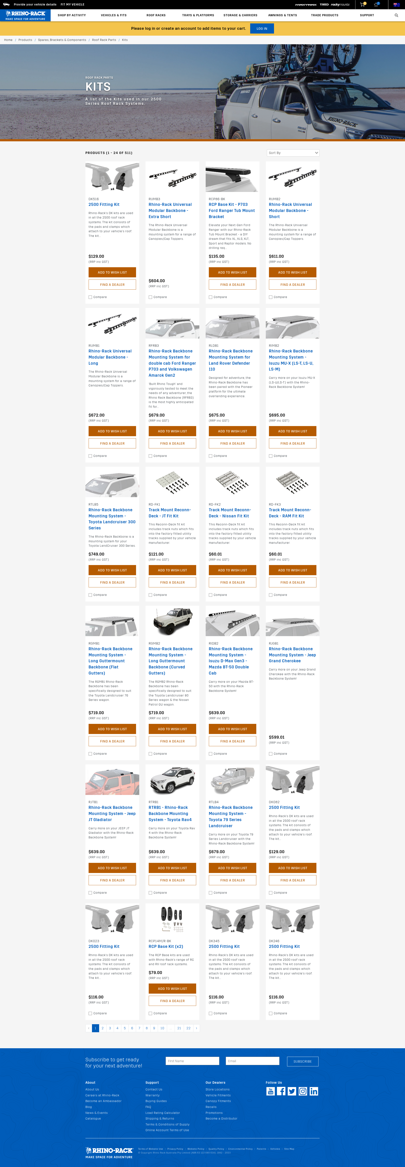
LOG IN (262, 29)
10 (162, 1028)
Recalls (211, 1107)
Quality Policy (216, 1149)
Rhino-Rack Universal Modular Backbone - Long (110, 357)
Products (25, 40)
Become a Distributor (222, 1118)
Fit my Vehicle (73, 4)
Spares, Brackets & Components (62, 40)
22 (188, 1028)
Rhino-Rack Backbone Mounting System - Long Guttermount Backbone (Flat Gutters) (110, 661)
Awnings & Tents (282, 15)
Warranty (153, 1095)
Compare (100, 297)
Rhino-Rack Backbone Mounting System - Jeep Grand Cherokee (292, 655)
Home (8, 40)
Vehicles (275, 1149)
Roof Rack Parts (104, 40)
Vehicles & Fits (114, 15)
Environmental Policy (240, 1149)
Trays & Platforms (198, 15)
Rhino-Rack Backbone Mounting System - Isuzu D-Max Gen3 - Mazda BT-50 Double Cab (231, 661)
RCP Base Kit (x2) (166, 946)
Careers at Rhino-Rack (102, 1095)
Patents (261, 1149)
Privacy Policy (175, 1149)
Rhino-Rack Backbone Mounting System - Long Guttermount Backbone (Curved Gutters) (171, 661)
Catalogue (93, 1118)
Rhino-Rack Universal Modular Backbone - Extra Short (170, 210)
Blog (88, 1107)
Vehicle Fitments (218, 1095)
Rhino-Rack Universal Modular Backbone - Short (290, 210)
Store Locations (218, 1089)
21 (179, 1028)
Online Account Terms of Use (167, 1130)
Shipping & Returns (160, 1118)
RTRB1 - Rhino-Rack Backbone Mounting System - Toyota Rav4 (170, 813)
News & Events (96, 1113)
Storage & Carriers (241, 15)
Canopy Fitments (218, 1101)
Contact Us (154, 1089)
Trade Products (325, 15)
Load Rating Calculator (163, 1113)
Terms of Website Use (150, 1149)
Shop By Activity (72, 15)
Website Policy (196, 1149)
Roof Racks (156, 15)
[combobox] (293, 152)
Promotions (214, 1113)
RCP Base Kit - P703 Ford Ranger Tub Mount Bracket (232, 210)
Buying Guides (156, 1101)
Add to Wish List (112, 272)
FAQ (148, 1107)
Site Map (289, 1149)
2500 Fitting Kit (104, 204)
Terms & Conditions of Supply (168, 1124)
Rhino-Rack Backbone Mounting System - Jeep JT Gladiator (112, 813)
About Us (92, 1089)
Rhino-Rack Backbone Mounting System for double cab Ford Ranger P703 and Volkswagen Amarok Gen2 (172, 363)
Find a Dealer (112, 285)
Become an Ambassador (103, 1101)
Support (367, 15)
